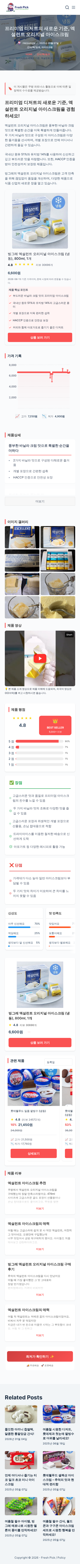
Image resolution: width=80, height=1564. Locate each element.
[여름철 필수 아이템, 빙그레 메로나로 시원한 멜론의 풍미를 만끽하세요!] (21, 1506)
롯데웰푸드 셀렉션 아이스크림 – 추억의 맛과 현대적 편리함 (58, 1479)
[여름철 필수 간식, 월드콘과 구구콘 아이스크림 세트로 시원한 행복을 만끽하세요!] (59, 1506)
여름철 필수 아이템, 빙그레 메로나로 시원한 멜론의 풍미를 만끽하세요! (21, 1525)
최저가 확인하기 (40, 1356)
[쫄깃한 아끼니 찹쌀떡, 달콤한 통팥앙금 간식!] (21, 1414)
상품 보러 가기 (40, 337)
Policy (61, 1557)
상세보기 (34, 1153)
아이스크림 (47, 47)
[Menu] (73, 7)
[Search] (67, 7)
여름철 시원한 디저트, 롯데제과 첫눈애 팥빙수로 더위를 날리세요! (58, 1433)
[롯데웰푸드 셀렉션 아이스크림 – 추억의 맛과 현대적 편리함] (59, 1460)
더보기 (40, 501)
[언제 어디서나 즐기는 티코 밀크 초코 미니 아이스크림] (21, 1460)
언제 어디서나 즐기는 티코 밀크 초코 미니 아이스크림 (21, 1479)
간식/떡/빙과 (33, 47)
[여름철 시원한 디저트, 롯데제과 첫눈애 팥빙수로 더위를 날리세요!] (59, 1414)
